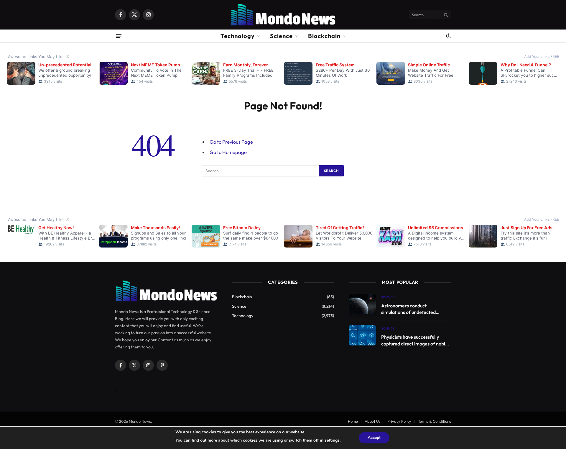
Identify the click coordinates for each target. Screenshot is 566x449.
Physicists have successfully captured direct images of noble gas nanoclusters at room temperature (414, 340)
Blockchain (324, 36)
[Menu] (118, 36)
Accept (374, 437)
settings (332, 440)
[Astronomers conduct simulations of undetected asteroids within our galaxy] (362, 304)
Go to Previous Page (231, 142)
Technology (238, 36)
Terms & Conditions (434, 421)
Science (281, 36)
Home (353, 421)
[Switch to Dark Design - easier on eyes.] (448, 36)
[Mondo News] (282, 15)
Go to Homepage (228, 152)
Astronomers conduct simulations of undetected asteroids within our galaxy (409, 309)
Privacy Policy (399, 421)
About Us (373, 421)
